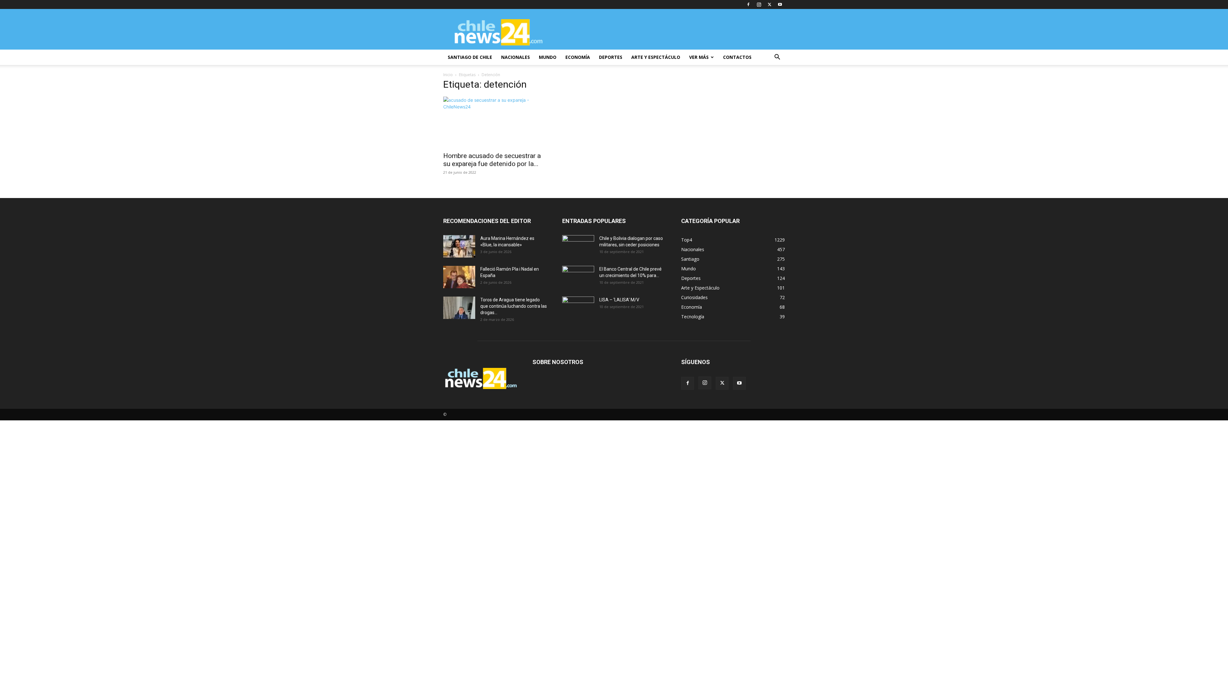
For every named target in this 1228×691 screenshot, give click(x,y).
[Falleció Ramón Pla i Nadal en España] (459, 277)
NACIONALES (515, 57)
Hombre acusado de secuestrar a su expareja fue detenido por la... (492, 160)
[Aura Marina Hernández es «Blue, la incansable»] (459, 246)
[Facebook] (748, 4)
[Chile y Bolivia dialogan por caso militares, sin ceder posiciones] (578, 246)
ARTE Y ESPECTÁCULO (655, 57)
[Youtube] (780, 4)
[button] (777, 58)
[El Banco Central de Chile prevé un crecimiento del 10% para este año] (578, 277)
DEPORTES (610, 57)
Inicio (448, 74)
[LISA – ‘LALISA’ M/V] (578, 308)
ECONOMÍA (577, 57)
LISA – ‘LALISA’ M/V (619, 299)
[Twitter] (769, 4)
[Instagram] (759, 4)
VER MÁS (699, 57)
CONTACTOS (737, 57)
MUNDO (547, 57)
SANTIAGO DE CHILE (470, 57)
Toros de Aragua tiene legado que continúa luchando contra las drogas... (513, 306)
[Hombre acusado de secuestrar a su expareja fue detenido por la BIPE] (495, 122)
